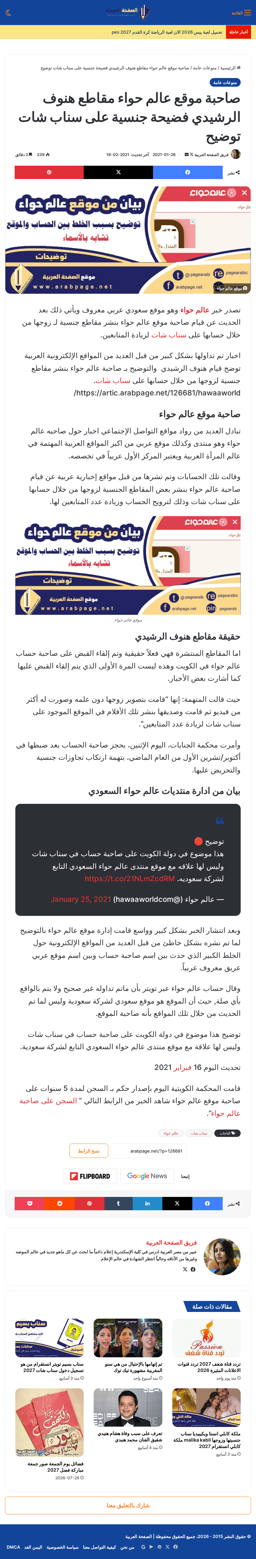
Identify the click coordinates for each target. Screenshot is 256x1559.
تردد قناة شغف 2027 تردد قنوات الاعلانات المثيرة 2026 (209, 1367)
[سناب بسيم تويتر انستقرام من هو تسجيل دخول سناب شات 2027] (49, 1338)
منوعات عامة (205, 67)
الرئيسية (228, 67)
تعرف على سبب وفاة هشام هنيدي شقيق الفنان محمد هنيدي (130, 1436)
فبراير (183, 1067)
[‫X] (185, 1270)
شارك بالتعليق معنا (128, 1505)
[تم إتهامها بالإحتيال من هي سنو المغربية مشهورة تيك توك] (128, 1338)
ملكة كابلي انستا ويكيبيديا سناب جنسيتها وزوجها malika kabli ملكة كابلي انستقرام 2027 (207, 1440)
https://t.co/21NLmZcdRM (130, 878)
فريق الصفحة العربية (212, 154)
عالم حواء (171, 1133)
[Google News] (147, 1176)
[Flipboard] (90, 1176)
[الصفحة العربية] (128, 12)
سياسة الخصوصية (63, 1547)
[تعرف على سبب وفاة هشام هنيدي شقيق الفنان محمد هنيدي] (128, 1407)
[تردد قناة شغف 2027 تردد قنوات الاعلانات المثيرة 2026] (206, 1338)
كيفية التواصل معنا (99, 1547)
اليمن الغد (33, 1547)
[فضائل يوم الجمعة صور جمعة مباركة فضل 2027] (49, 1422)
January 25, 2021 (81, 899)
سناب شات (168, 334)
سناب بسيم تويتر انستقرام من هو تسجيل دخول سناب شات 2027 (52, 1367)
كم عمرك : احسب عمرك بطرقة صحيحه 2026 (181, 32)
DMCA (13, 1547)
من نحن (127, 1547)
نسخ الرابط (89, 1151)
